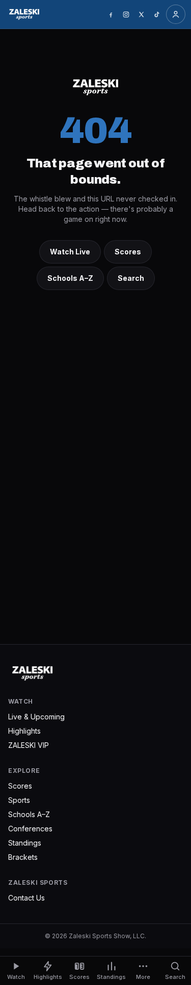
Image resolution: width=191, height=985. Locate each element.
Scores (128, 251)
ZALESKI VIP (28, 745)
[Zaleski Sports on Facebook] (110, 14)
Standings (24, 842)
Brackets (23, 857)
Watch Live (70, 251)
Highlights (24, 731)
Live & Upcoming (36, 716)
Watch (16, 976)
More (143, 976)
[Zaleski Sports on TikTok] (156, 14)
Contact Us (26, 897)
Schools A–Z (70, 278)
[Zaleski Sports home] (24, 14)
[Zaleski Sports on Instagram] (126, 14)
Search (131, 278)
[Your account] (176, 14)
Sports (19, 800)
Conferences (30, 828)
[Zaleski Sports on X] (141, 14)
